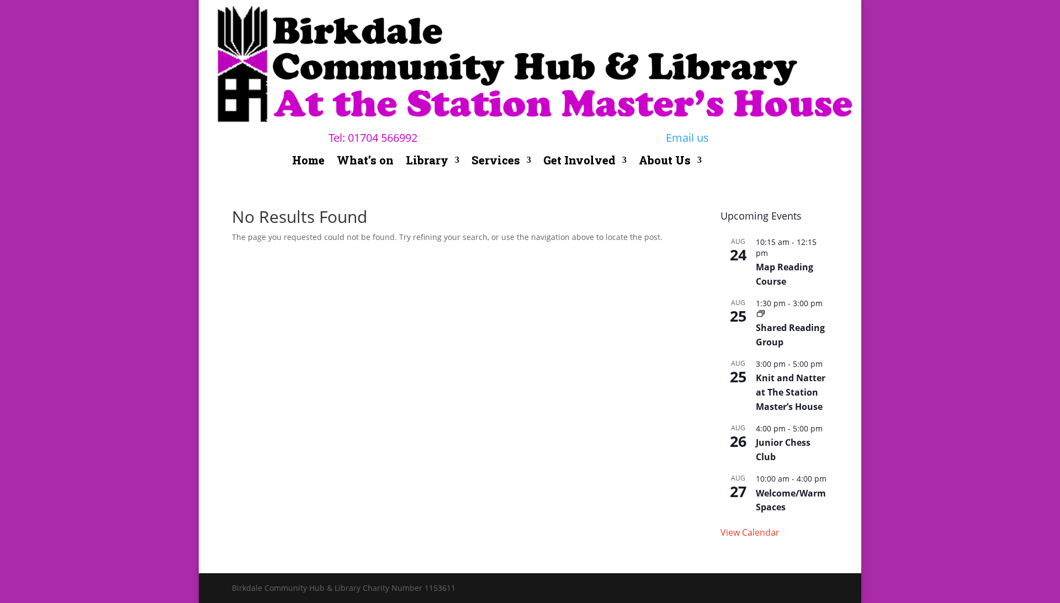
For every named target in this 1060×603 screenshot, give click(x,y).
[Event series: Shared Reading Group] (761, 313)
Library (427, 161)
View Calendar (750, 532)
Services (495, 161)
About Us (665, 161)
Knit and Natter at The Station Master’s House (790, 392)
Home (308, 161)
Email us (687, 137)
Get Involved (579, 161)
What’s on (365, 161)
